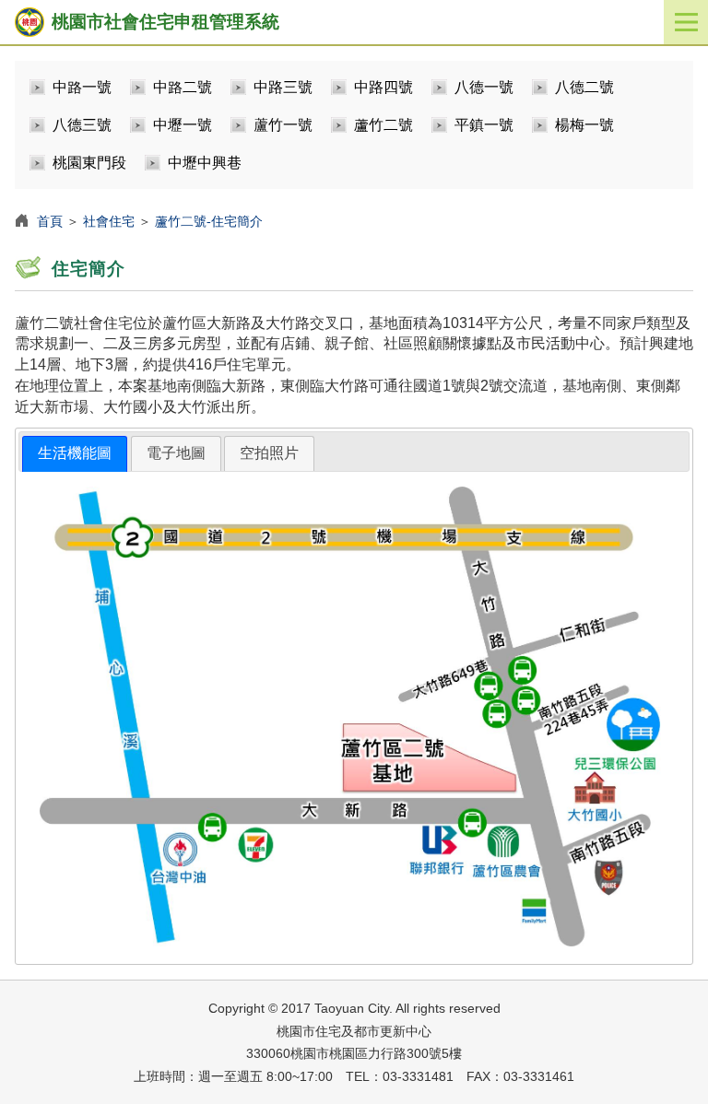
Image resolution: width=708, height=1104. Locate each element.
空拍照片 (269, 453)
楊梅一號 (584, 125)
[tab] (74, 454)
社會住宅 (109, 221)
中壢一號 (182, 125)
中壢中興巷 (205, 162)
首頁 (50, 221)
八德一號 (483, 87)
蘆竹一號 (283, 125)
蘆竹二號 (383, 125)
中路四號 (383, 87)
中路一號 (82, 87)
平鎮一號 (483, 125)
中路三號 (283, 87)
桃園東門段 (89, 162)
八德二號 (584, 87)
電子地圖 (176, 453)
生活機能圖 (75, 453)
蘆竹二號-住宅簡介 (209, 221)
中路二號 (182, 87)
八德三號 (82, 125)
